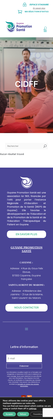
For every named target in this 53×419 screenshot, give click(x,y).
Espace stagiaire (39, 4)
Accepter (9, 414)
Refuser (23, 414)
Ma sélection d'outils (37, 11)
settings (32, 408)
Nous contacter (26, 307)
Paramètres (37, 414)
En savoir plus (26, 234)
